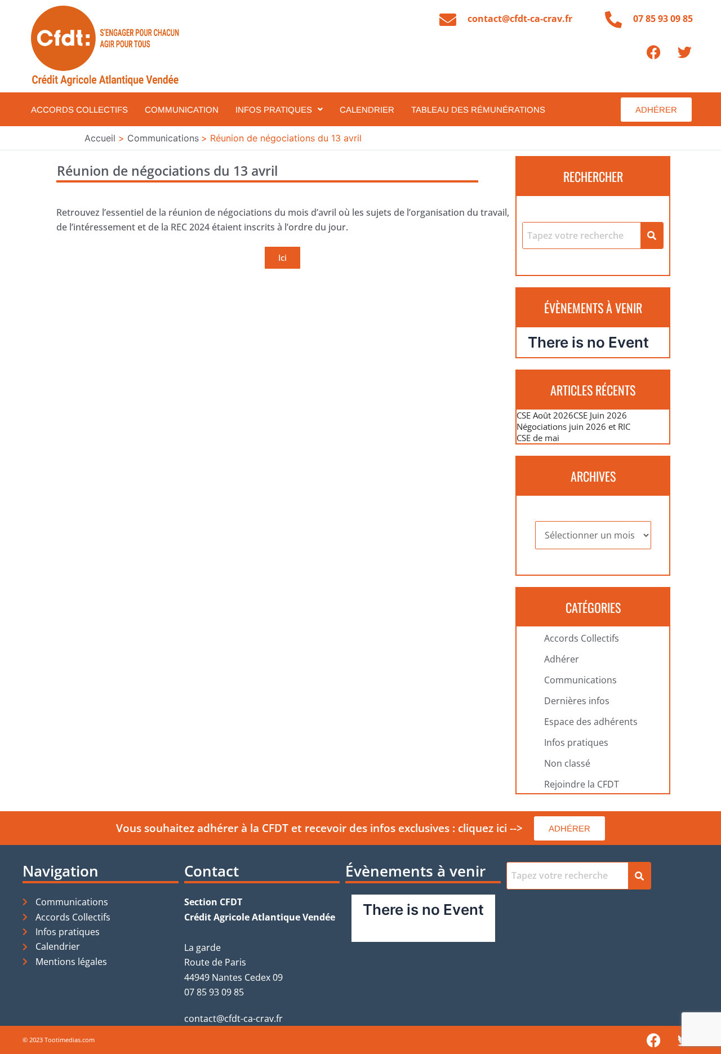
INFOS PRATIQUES (273, 109)
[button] (279, 109)
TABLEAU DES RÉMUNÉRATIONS (478, 109)
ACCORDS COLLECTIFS (79, 109)
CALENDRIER (367, 109)
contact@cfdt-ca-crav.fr (520, 18)
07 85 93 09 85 (663, 18)
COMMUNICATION (182, 109)
